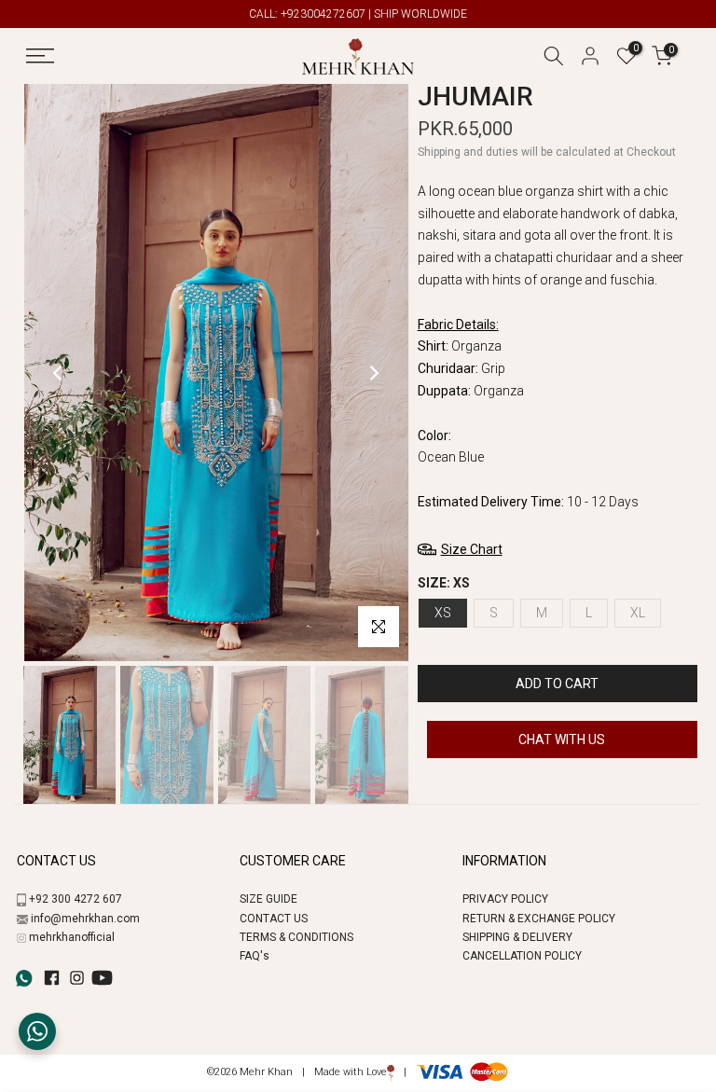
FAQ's (254, 955)
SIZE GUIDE (268, 898)
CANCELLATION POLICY (522, 955)
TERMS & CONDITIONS (296, 937)
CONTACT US (274, 918)
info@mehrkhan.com (85, 918)
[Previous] (58, 373)
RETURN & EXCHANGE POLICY (538, 918)
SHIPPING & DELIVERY (517, 937)
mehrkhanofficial (72, 937)
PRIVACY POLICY (505, 898)
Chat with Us (561, 739)
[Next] (373, 373)
